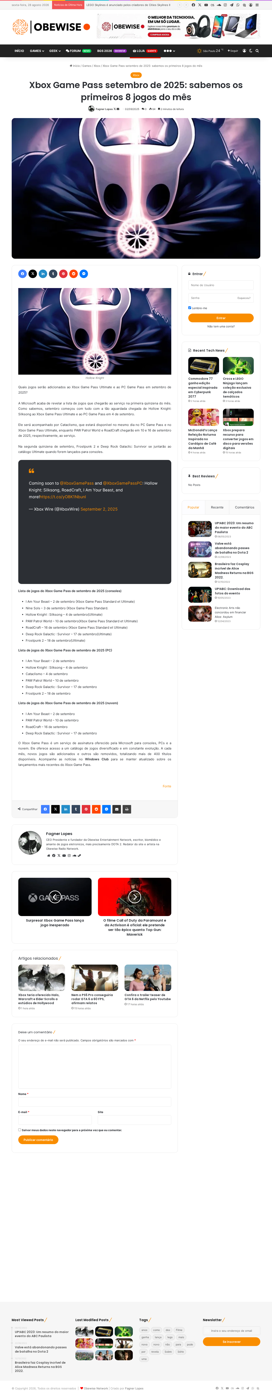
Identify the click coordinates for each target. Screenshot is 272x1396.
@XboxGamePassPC (122, 483)
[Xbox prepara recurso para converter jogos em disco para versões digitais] (238, 417)
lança (158, 1337)
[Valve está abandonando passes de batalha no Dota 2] (200, 549)
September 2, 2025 (99, 509)
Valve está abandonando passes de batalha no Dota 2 (232, 548)
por (143, 1351)
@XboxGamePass (77, 483)
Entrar (221, 318)
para (178, 1344)
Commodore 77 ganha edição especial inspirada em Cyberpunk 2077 (202, 388)
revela (155, 1351)
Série (181, 1351)
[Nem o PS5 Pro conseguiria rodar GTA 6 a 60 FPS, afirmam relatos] (94, 978)
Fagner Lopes (104, 109)
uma (144, 1358)
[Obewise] (51, 27)
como (156, 1330)
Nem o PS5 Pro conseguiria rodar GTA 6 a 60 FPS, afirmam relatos (92, 999)
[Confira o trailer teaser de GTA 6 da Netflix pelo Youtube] (148, 978)
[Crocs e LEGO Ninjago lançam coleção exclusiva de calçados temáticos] (238, 365)
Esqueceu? (244, 298)
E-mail (23, 1112)
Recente (217, 507)
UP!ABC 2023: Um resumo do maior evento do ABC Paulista (234, 527)
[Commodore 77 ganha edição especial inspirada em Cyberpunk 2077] (203, 365)
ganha (145, 1337)
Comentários (244, 507)
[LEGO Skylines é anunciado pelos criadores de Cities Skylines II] (84, 1355)
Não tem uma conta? (221, 326)
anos (144, 1330)
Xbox (97, 65)
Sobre (168, 1351)
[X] (58, 855)
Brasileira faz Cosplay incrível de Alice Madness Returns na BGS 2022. (234, 571)
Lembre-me (199, 308)
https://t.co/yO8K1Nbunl (63, 496)
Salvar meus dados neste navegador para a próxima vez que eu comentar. (72, 1130)
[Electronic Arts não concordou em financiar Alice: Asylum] (200, 614)
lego (170, 1337)
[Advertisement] (95, 548)
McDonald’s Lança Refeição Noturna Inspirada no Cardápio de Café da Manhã (202, 439)
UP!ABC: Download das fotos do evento (232, 591)
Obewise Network (96, 1388)
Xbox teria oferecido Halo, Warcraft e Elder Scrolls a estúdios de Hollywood (39, 999)
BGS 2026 (111, 51)
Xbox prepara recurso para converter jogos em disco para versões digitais (238, 439)
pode (190, 1344)
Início (19, 51)
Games (35, 51)
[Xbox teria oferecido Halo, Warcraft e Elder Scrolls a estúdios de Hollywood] (41, 978)
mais (181, 1337)
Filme (179, 1330)
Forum (79, 51)
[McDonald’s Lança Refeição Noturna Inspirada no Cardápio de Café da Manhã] (203, 417)
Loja (146, 51)
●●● (168, 51)
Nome (23, 1094)
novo (156, 1344)
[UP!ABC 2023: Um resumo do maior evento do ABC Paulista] (200, 529)
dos (168, 1330)
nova (144, 1344)
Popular (193, 507)
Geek (53, 51)
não (167, 1344)
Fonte (167, 786)
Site (100, 1112)
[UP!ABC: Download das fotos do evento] (200, 595)
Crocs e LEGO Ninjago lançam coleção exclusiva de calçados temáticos (237, 388)
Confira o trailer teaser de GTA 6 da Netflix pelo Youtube (124, 5)
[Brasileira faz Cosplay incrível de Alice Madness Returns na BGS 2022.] (200, 570)
